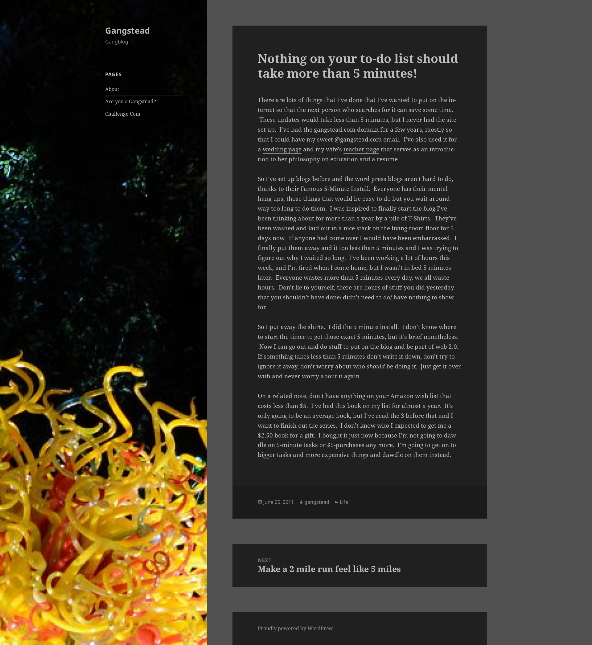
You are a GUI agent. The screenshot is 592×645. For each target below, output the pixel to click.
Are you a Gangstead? (130, 101)
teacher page (361, 149)
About (112, 89)
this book (348, 406)
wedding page (282, 149)
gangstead (316, 502)
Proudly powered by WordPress (295, 628)
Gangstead (127, 30)
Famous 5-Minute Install (335, 189)
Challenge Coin (122, 113)
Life (344, 502)
